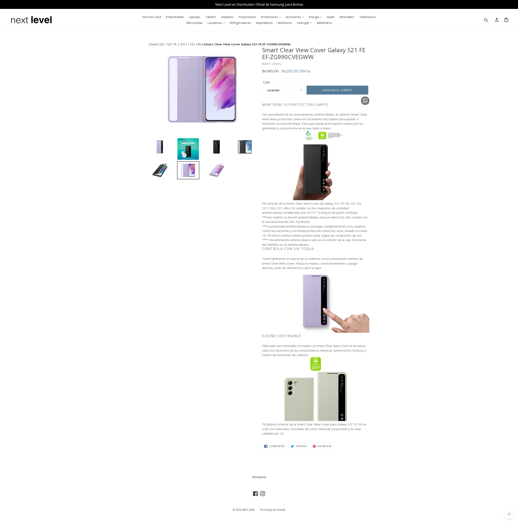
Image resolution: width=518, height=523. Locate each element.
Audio (330, 17)
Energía (314, 17)
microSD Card (151, 17)
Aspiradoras (264, 23)
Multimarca (324, 23)
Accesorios (294, 17)
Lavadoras (215, 23)
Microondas (194, 23)
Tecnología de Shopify (272, 509)
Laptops (194, 17)
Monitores (285, 23)
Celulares (227, 17)
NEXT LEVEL (248, 509)
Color (266, 82)
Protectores (270, 17)
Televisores (367, 17)
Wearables (346, 17)
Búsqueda (259, 477)
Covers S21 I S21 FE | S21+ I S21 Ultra (176, 44)
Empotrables (175, 17)
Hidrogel (303, 23)
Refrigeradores (240, 23)
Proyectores (247, 17)
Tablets (210, 17)
